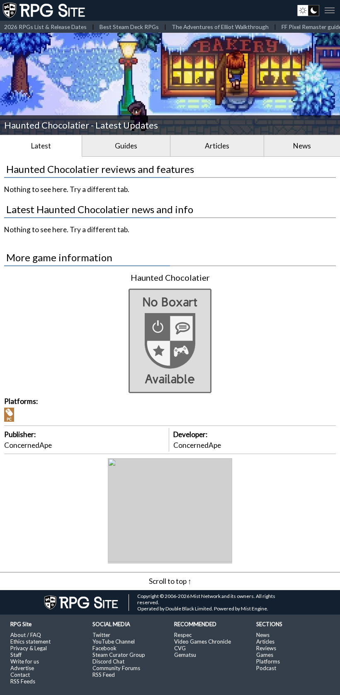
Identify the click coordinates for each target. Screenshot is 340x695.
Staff (16, 654)
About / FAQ (25, 635)
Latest (41, 145)
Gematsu (185, 654)
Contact (20, 674)
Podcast (266, 668)
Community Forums (116, 668)
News (302, 145)
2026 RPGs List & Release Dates (45, 26)
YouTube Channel (113, 641)
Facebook (104, 648)
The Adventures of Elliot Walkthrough (220, 26)
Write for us (24, 661)
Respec (183, 635)
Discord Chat (108, 661)
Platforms (268, 661)
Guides (126, 145)
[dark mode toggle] (308, 10)
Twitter (101, 635)
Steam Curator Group (118, 654)
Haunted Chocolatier (170, 277)
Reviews (266, 648)
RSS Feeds (22, 681)
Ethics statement (30, 641)
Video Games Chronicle (202, 641)
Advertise (22, 668)
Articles (217, 145)
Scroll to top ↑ (170, 581)
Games (264, 654)
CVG (180, 648)
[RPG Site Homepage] (44, 10)
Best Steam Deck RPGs (129, 26)
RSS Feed (103, 674)
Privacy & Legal (28, 648)
